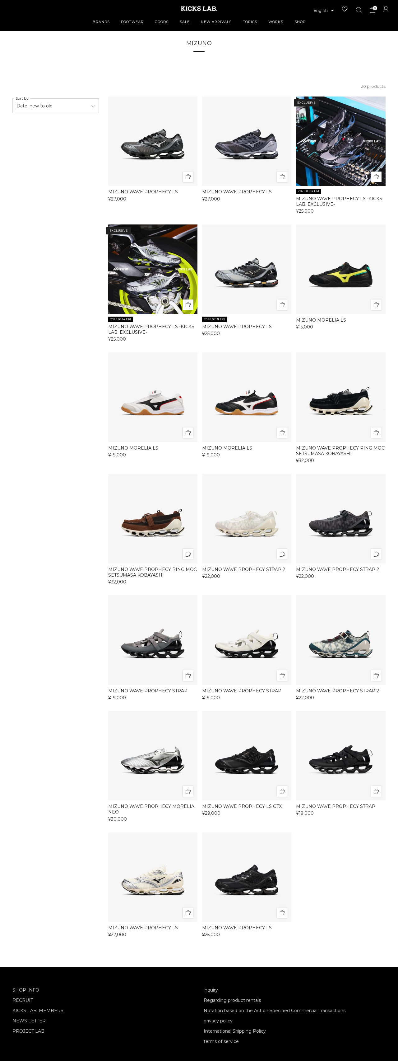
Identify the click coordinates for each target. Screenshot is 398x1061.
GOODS (162, 22)
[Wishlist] (344, 9)
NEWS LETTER (29, 1021)
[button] (324, 10)
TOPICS (250, 22)
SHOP (300, 22)
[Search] (359, 10)
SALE (185, 22)
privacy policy (218, 1021)
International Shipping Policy (235, 1031)
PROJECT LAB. (28, 1031)
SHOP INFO (25, 990)
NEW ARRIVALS (216, 22)
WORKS (275, 22)
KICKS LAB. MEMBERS (37, 1010)
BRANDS (101, 22)
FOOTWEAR (132, 22)
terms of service (221, 1041)
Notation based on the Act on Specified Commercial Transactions (274, 1010)
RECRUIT (22, 1000)
